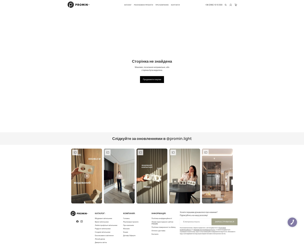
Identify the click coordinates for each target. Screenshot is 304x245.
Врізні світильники (102, 222)
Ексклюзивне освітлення (104, 235)
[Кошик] (235, 4)
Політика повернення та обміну (164, 227)
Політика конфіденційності (162, 218)
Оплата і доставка (158, 230)
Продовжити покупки (152, 79)
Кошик (125, 232)
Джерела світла (101, 242)
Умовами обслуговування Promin (204, 230)
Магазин (126, 228)
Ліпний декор (100, 239)
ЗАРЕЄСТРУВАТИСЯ (224, 221)
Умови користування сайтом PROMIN (162, 223)
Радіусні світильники (103, 228)
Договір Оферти (129, 235)
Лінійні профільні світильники (106, 225)
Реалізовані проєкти (130, 222)
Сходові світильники (102, 232)
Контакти (155, 234)
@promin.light (179, 138)
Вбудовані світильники (103, 218)
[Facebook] (77, 221)
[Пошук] (225, 4)
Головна (126, 218)
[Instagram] (81, 221)
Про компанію (128, 225)
